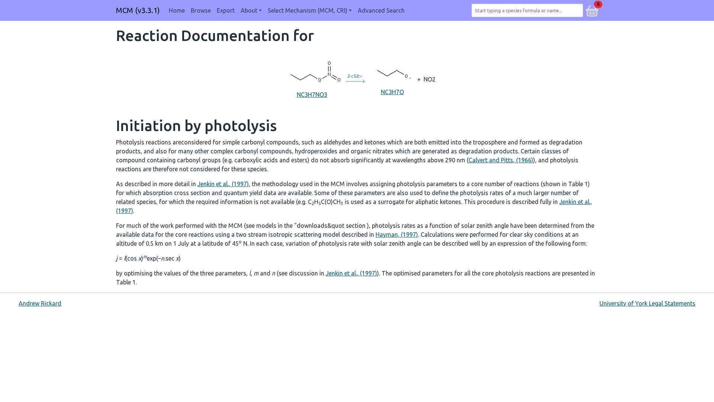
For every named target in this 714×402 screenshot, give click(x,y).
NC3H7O (392, 92)
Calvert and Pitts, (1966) (501, 160)
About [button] (249, 10)
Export (226, 10)
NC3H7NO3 (312, 94)
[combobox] (529, 10)
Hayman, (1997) (397, 234)
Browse (201, 10)
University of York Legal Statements (647, 303)
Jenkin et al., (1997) (223, 184)
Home (177, 10)
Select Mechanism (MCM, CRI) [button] (307, 10)
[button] (592, 9)
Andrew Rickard (40, 303)
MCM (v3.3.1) (138, 10)
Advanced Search (381, 10)
